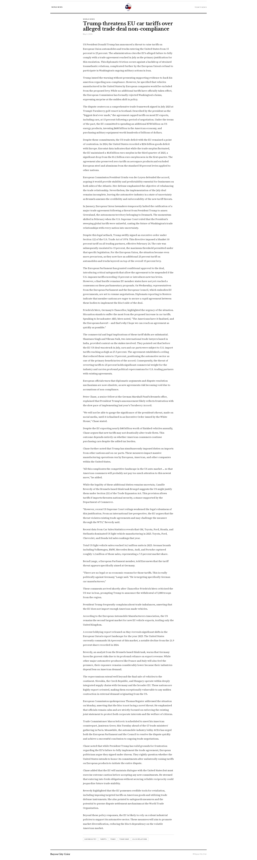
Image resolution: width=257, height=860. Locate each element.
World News (57, 7)
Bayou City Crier (60, 854)
